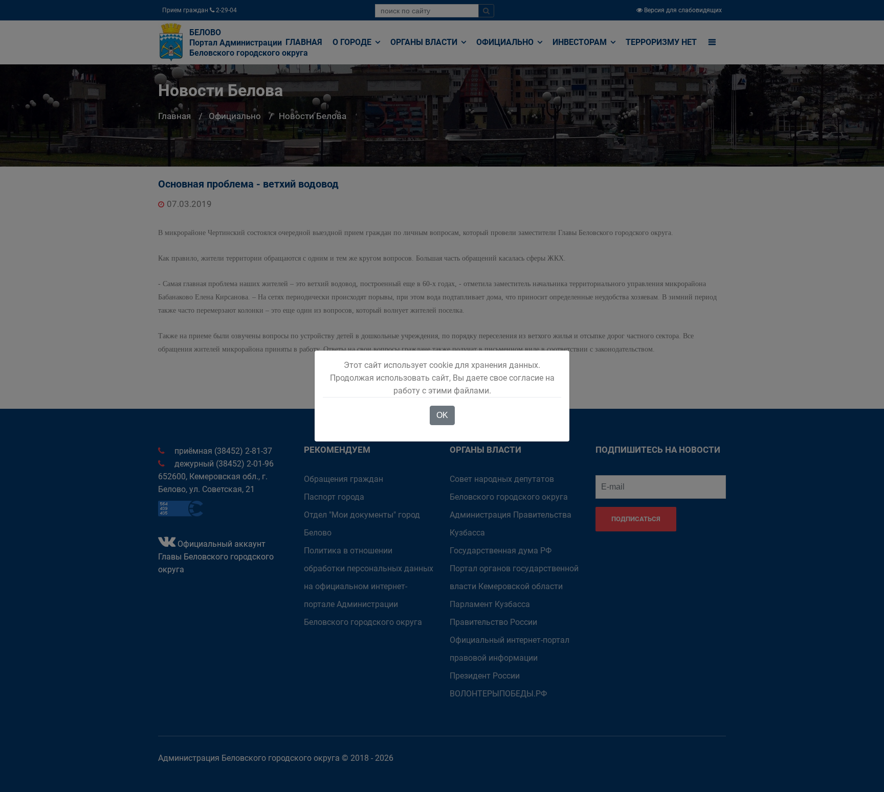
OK (442, 415)
